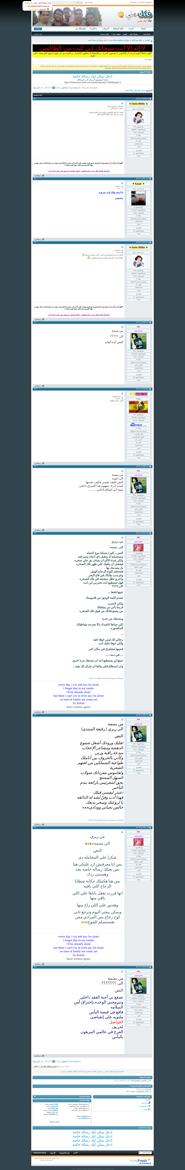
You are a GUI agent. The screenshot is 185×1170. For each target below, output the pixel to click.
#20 (35, 967)
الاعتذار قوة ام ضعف (116, 1071)
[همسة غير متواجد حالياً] (138, 198)
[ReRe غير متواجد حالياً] (138, 547)
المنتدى (131, 29)
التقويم (125, 34)
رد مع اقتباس (38, 175)
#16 (35, 466)
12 (46, 88)
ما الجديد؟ (93, 29)
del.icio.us (144, 1103)
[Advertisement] (49, 121)
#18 (35, 715)
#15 (35, 389)
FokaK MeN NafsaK (39, 1153)
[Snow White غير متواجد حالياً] (138, 118)
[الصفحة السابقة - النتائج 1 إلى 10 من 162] (58, 88)
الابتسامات (54, 1106)
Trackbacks (51, 1114)
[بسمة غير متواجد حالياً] (138, 341)
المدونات (106, 29)
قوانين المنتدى (54, 1122)
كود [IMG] (54, 1108)
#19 (35, 827)
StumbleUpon (143, 1106)
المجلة (143, 29)
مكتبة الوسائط (118, 29)
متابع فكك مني (80, 29)
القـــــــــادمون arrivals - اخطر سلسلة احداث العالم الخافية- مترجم (85, 1071)
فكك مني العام (137, 40)
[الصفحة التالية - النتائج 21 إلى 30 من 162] (42, 88)
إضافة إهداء (146, 34)
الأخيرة (37, 88)
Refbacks (85, 1118)
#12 (35, 178)
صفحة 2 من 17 (73, 88)
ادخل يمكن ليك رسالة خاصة (92, 76)
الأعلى (36, 1066)
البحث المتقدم (38, 34)
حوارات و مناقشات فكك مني (119, 40)
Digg (146, 1100)
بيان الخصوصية (64, 1153)
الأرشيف (53, 1153)
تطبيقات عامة (117, 34)
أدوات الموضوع (37, 95)
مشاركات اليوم (134, 34)
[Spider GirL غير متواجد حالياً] (138, 407)
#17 (35, 533)
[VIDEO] (55, 1110)
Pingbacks (84, 1116)
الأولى (63, 88)
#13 (35, 242)
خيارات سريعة (105, 34)
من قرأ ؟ (140, 1089)
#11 (35, 98)
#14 (35, 322)
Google (145, 1110)
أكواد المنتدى (53, 1104)
